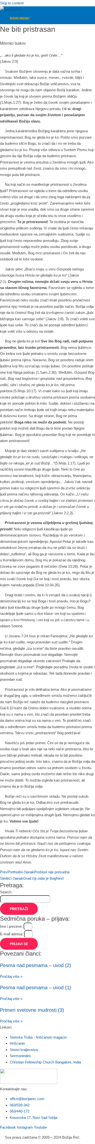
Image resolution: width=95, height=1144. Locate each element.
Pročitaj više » (11, 976)
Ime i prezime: (12, 926)
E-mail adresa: (12, 934)
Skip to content (12, 3)
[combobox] (25, 899)
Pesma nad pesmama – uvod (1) (35, 987)
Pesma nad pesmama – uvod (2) (35, 965)
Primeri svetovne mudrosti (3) (32, 1010)
